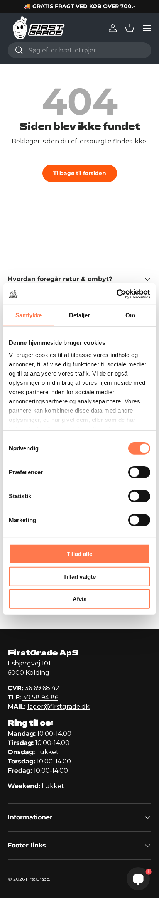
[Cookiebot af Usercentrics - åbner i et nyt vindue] (116, 294)
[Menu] (146, 28)
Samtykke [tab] (28, 315)
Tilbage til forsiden (79, 173)
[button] (129, 28)
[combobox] (79, 50)
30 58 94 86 (40, 697)
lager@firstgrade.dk (58, 706)
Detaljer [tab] (79, 315)
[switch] (139, 472)
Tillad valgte (79, 576)
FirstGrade (37, 879)
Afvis (79, 599)
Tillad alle (79, 554)
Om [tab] (130, 315)
